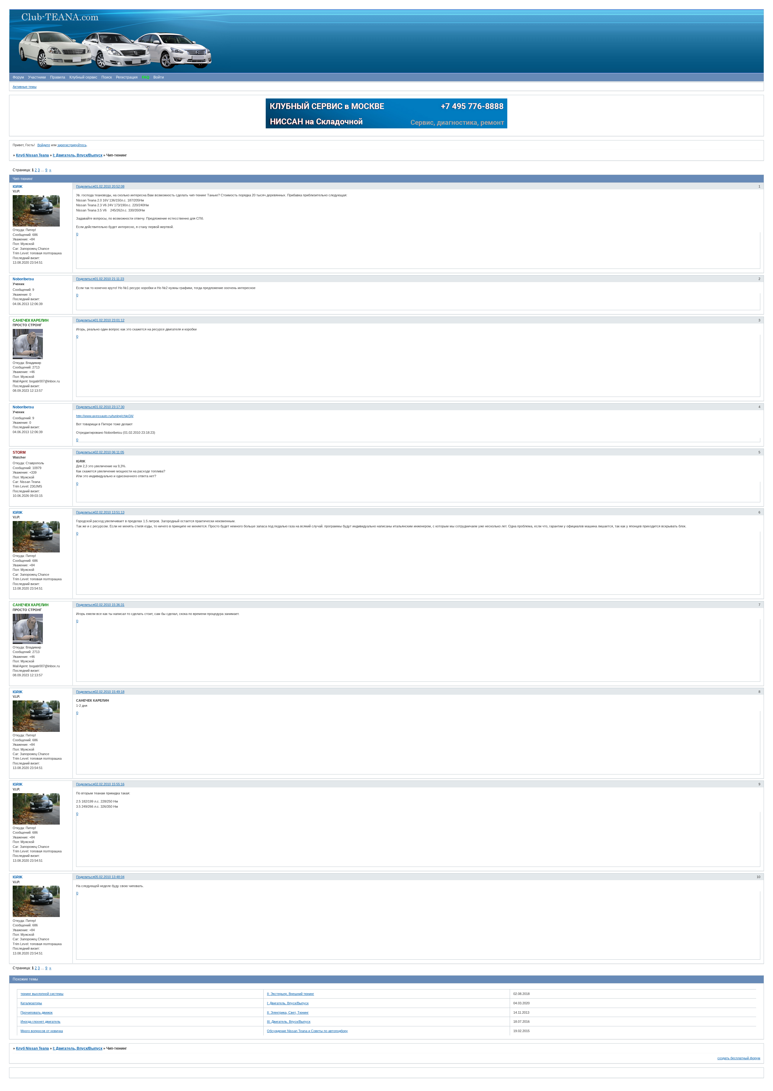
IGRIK (18, 187)
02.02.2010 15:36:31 (109, 605)
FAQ (145, 77)
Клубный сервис (83, 77)
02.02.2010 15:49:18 (109, 692)
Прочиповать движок (37, 1012)
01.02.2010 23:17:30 (109, 407)
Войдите (43, 145)
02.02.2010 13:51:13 (109, 512)
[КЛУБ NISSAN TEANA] (386, 41)
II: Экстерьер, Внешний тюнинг (290, 994)
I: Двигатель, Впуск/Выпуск (77, 155)
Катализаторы (31, 1003)
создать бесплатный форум (738, 1058)
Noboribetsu (23, 279)
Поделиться (85, 186)
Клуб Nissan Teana (32, 155)
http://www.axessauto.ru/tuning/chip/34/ (104, 416)
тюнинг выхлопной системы (42, 994)
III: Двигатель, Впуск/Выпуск (288, 1021)
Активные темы (25, 87)
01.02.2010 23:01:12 (109, 320)
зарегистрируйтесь (72, 145)
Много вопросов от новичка (42, 1031)
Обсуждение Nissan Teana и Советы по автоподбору (307, 1031)
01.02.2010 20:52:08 (109, 186)
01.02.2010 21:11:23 (109, 279)
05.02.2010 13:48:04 (109, 877)
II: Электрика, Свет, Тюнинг (288, 1012)
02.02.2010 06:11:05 (109, 452)
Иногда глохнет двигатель (40, 1021)
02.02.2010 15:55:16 (109, 784)
